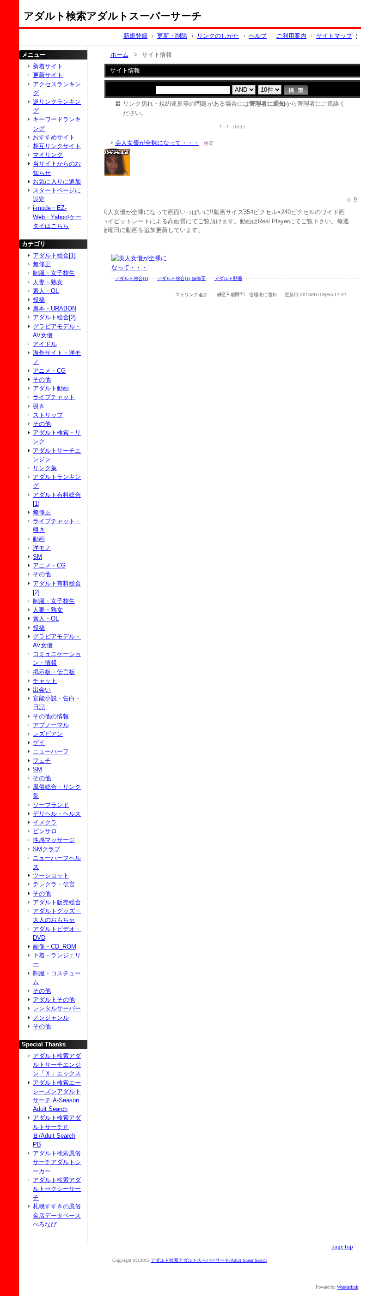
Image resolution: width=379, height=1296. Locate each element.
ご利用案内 (291, 35)
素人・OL (46, 290)
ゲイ (39, 742)
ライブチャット (54, 397)
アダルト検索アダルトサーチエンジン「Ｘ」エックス (57, 1064)
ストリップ (48, 415)
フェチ (42, 760)
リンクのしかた (218, 35)
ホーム (119, 54)
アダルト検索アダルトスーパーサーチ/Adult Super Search (209, 1260)
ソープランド (51, 804)
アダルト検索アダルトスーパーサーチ (113, 16)
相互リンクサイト (57, 146)
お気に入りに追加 (57, 181)
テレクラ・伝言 (54, 884)
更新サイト (48, 75)
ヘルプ (258, 35)
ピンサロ (45, 831)
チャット (45, 680)
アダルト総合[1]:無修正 (181, 278)
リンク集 (45, 468)
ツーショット (51, 875)
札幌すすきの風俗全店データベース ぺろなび (57, 1215)
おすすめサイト (54, 137)
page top (342, 1246)
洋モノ (42, 547)
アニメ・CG (49, 370)
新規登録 (135, 35)
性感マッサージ (54, 839)
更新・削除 (172, 35)
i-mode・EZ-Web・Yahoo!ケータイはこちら (57, 216)
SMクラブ (46, 849)
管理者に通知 (263, 294)
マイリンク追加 (191, 294)
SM (37, 556)
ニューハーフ (51, 751)
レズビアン (48, 733)
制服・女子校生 (54, 272)
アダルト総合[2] (54, 317)
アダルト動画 (51, 388)
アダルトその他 (54, 999)
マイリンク (48, 154)
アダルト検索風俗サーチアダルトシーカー (57, 1162)
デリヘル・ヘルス (57, 813)
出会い (42, 689)
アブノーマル (51, 725)
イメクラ (45, 822)
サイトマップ (334, 35)
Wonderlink (347, 1287)
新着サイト (48, 66)
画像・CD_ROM (54, 946)
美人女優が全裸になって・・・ (157, 142)
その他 (42, 379)
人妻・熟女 (48, 282)
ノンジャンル (51, 1017)
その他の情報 (51, 716)
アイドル (45, 343)
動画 (39, 539)
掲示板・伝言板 (54, 672)
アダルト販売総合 (57, 902)
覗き (39, 406)
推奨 (208, 143)
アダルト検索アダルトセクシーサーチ (57, 1189)
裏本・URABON (54, 308)
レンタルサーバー (57, 1008)
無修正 (42, 264)
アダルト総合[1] (54, 255)
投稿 (39, 299)
